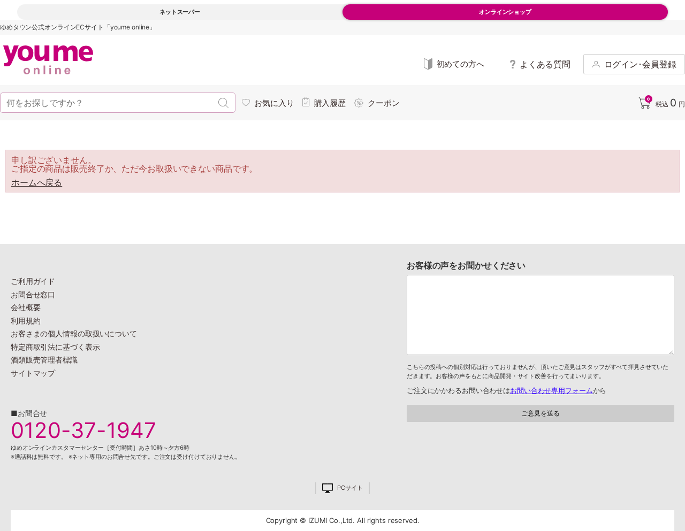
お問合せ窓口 (33, 294)
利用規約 (26, 320)
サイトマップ (33, 373)
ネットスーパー (179, 12)
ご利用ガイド (33, 281)
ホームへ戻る (36, 182)
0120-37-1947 (83, 430)
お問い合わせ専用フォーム (551, 390)
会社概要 (26, 307)
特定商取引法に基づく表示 (55, 346)
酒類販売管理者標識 (44, 359)
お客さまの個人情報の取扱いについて (74, 333)
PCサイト (349, 488)
